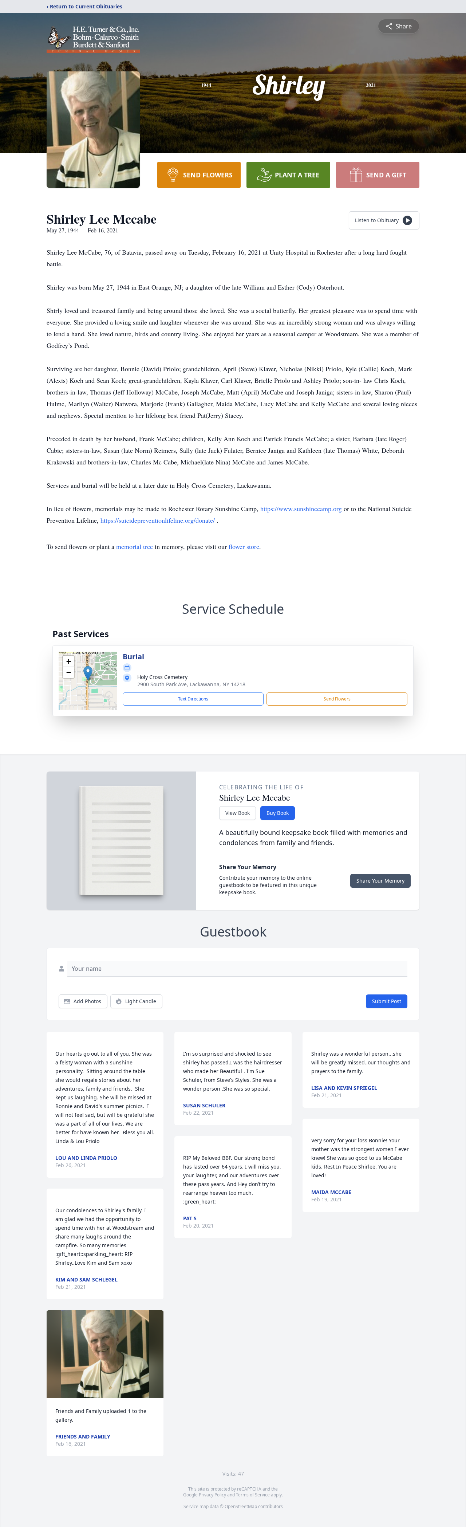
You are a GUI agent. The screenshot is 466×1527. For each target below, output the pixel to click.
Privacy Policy (212, 1495)
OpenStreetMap (241, 1506)
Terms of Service (253, 1495)
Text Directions (193, 699)
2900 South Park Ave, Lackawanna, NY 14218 (191, 684)
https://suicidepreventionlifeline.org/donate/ (158, 520)
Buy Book (277, 812)
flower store (244, 546)
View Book (237, 812)
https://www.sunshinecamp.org (302, 508)
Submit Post (386, 1001)
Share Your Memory (380, 880)
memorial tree (134, 546)
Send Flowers (337, 699)
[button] (87, 673)
